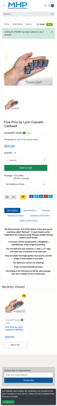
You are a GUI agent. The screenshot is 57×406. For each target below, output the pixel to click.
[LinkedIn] (41, 196)
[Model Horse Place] (18, 5)
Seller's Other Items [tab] (28, 220)
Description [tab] (12, 210)
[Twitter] (36, 196)
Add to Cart (25, 167)
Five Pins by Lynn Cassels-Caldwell (14, 328)
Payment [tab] (46, 210)
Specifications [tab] (29, 210)
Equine (29, 24)
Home (6, 24)
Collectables (17, 24)
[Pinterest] (46, 196)
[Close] (52, 32)
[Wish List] (23, 197)
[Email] (51, 196)
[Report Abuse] (13, 197)
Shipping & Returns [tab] (15, 215)
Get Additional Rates (15, 184)
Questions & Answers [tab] (40, 215)
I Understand (8, 402)
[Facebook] (31, 196)
